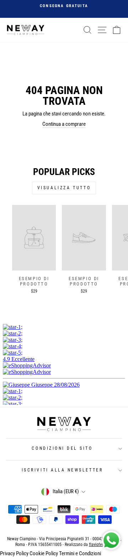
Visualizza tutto (64, 187)
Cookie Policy (44, 553)
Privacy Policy (14, 553)
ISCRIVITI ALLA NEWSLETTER (62, 470)
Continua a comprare (64, 124)
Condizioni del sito (62, 448)
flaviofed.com (101, 544)
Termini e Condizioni (80, 553)
